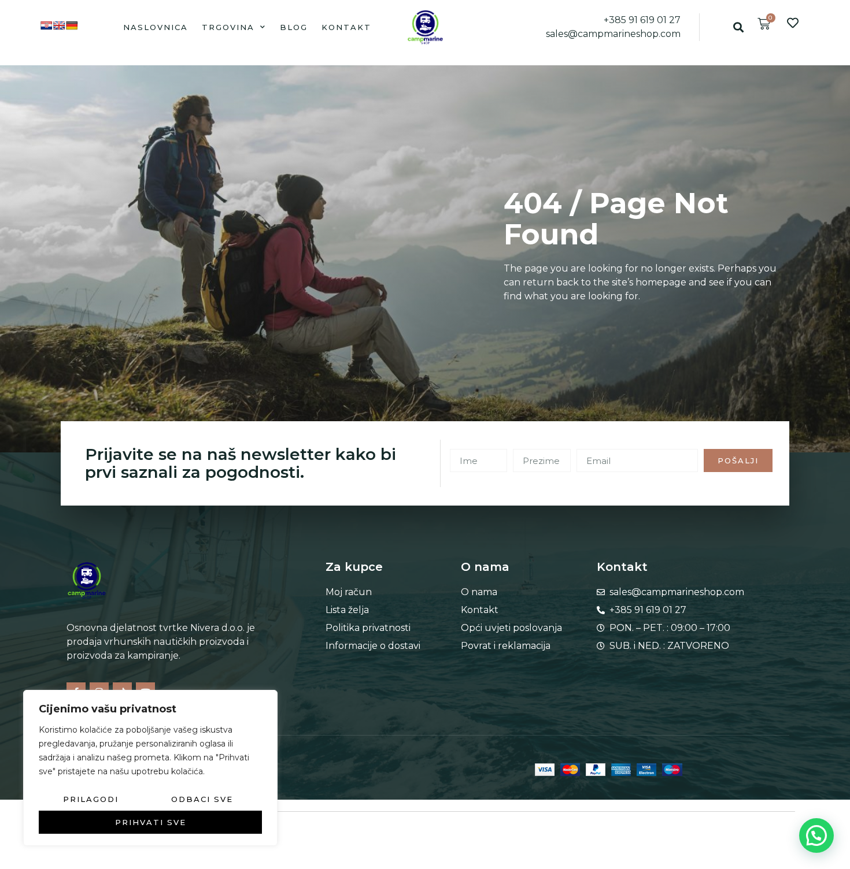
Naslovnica (155, 27)
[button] (738, 26)
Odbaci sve (202, 799)
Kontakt (346, 27)
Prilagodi (91, 799)
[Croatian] (46, 25)
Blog (294, 27)
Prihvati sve (150, 822)
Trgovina (228, 27)
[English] (59, 25)
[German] (71, 25)
